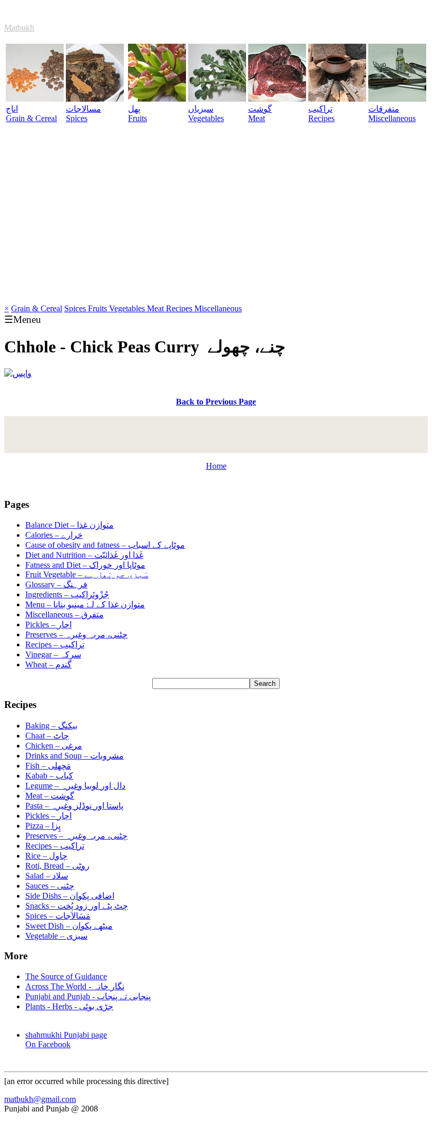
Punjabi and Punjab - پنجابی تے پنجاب (88, 996)
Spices (76, 308)
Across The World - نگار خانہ (74, 986)
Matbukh (19, 27)
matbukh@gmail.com (40, 1099)
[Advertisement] (216, 225)
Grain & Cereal (36, 308)
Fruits (98, 308)
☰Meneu (22, 319)
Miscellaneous (218, 308)
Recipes (180, 308)
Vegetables (128, 308)
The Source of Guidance (66, 976)
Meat (156, 308)
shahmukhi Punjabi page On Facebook (66, 1039)
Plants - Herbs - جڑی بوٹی (69, 1006)
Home (216, 465)
